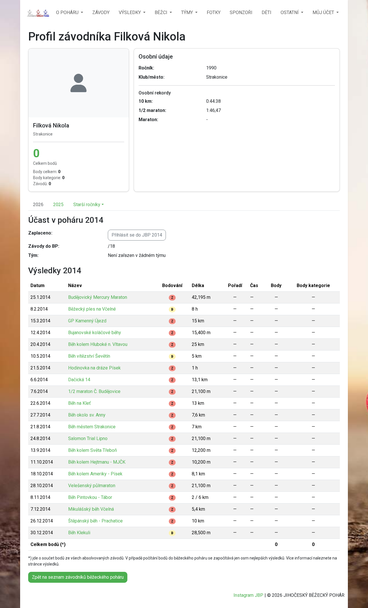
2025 (58, 204)
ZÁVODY (101, 12)
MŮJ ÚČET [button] (324, 12)
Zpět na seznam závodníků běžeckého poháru (78, 577)
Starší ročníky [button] (86, 204)
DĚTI (266, 12)
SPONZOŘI (241, 12)
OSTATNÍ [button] (290, 12)
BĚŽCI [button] (161, 12)
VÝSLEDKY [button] (130, 12)
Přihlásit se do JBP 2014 (137, 235)
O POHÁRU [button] (68, 12)
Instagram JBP (248, 595)
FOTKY (214, 12)
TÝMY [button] (187, 12)
